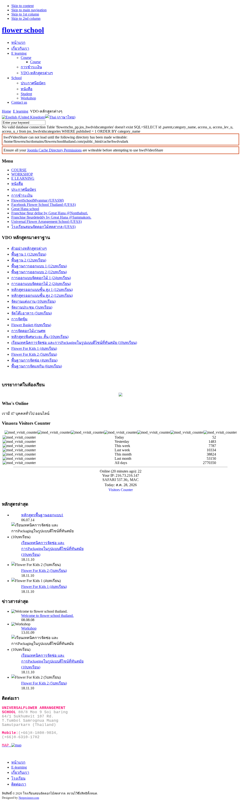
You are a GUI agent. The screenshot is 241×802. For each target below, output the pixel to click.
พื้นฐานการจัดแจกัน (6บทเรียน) (36, 366)
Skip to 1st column (25, 14)
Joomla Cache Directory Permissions (54, 150)
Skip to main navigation (29, 10)
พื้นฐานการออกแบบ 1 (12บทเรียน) (39, 266)
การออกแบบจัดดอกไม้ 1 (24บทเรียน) (41, 278)
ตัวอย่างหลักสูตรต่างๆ (29, 248)
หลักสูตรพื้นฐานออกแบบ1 (42, 515)
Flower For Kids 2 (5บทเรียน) (34, 354)
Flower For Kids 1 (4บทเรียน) (34, 348)
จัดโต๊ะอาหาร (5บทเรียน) (31, 313)
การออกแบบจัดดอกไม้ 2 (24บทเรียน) (41, 284)
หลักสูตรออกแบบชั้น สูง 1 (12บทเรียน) (42, 290)
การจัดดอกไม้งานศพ (28, 331)
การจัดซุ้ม (19, 319)
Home (6, 111)
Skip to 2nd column (25, 18)
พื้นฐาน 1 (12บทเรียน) (28, 254)
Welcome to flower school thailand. (47, 616)
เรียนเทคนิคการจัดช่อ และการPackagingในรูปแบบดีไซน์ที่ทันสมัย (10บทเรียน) (74, 343)
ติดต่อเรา (18, 784)
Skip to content (22, 6)
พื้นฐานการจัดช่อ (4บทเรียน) (34, 360)
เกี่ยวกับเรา (20, 772)
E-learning (19, 767)
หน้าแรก (18, 762)
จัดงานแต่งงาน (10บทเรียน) (33, 301)
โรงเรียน (18, 778)
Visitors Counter (120, 490)
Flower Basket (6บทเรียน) (31, 325)
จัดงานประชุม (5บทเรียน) (31, 307)
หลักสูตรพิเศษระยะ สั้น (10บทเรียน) (39, 337)
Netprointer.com (29, 797)
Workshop (28, 628)
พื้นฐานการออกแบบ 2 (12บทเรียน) (39, 272)
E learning (20, 111)
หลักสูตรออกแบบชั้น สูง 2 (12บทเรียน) (42, 295)
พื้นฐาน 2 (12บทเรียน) (28, 260)
